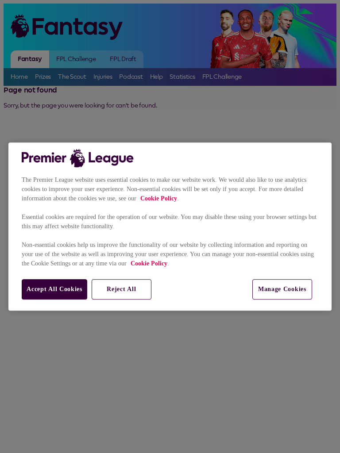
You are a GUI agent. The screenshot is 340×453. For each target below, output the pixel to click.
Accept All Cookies (54, 289)
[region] (170, 226)
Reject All (121, 289)
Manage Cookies (282, 289)
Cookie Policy (158, 198)
